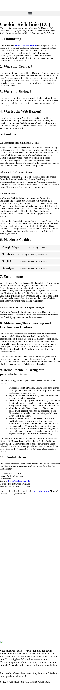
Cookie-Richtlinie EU (30, 561)
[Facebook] (26, 584)
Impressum (30, 558)
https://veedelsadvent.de (26, 45)
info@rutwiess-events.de (30, 633)
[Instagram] (34, 584)
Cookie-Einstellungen (31, 564)
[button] (30, 13)
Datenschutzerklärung (30, 555)
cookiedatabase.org (40, 491)
